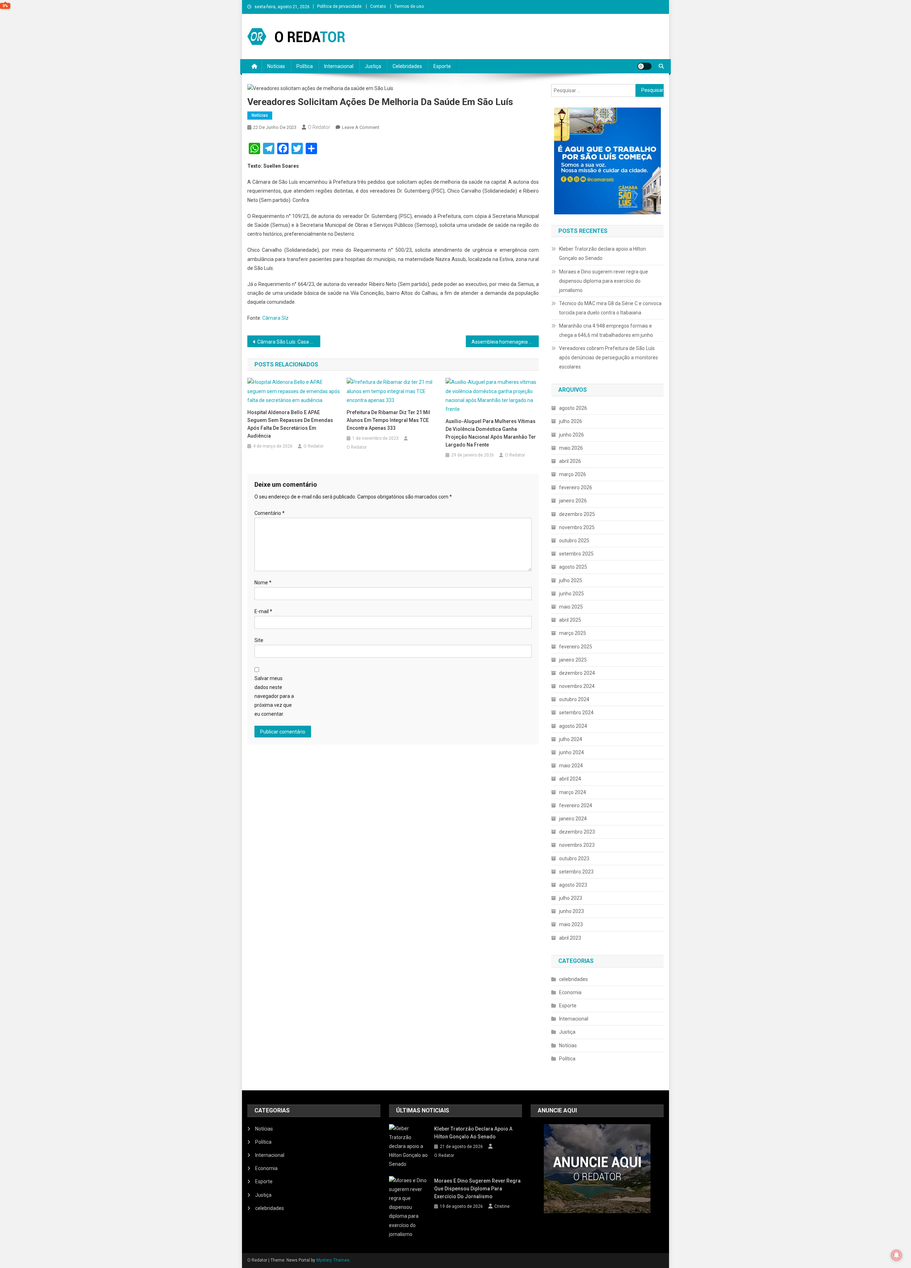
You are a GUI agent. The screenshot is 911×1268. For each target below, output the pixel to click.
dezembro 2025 (577, 514)
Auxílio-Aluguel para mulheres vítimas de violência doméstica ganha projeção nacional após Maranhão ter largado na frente (491, 433)
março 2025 (572, 633)
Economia (570, 992)
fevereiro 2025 (575, 646)
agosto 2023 (573, 885)
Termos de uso (409, 6)
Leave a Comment (360, 127)
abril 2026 (570, 461)
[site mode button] (644, 66)
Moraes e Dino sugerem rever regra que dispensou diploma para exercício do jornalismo (603, 281)
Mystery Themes (332, 1260)
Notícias (276, 66)
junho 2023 (571, 911)
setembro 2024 (576, 712)
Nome (263, 582)
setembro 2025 (576, 554)
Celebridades (407, 66)
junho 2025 (571, 593)
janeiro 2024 (573, 818)
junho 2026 (571, 435)
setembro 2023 (576, 872)
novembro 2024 (577, 686)
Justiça (373, 66)
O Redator (319, 127)
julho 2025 (570, 580)
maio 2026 (571, 448)
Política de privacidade (339, 6)
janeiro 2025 (573, 660)
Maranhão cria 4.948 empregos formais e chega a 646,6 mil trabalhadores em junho (606, 330)
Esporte (442, 66)
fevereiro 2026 (575, 487)
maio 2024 (571, 765)
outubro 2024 (574, 699)
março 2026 (572, 474)
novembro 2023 (577, 845)
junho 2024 (571, 752)
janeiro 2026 (573, 500)
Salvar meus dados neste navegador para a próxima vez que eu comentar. (274, 696)
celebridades (573, 979)
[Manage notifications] (896, 1255)
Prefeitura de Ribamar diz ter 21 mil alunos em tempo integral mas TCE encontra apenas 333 (388, 420)
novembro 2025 (577, 527)
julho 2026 (570, 421)
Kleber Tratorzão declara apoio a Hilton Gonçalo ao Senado (602, 253)
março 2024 (572, 792)
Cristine (502, 1206)
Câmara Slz (275, 318)
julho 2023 (570, 898)
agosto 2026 (573, 408)
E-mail (263, 611)
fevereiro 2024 (575, 805)
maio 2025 (571, 607)
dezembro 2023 (577, 832)
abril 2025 (570, 620)
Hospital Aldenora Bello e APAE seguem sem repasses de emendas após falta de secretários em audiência (290, 424)
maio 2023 (571, 924)
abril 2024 (570, 779)
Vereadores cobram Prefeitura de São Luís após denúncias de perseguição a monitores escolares (608, 357)
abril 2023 (570, 938)
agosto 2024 (573, 726)
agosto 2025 (573, 567)
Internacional (338, 66)
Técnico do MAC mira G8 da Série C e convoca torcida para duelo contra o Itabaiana (610, 308)
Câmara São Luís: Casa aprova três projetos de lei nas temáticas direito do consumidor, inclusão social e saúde (288, 342)
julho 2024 (570, 739)
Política (304, 66)
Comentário (269, 513)
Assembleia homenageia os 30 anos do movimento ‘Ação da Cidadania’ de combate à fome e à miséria (505, 342)
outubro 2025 (574, 540)
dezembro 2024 (577, 673)
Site (258, 640)
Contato (378, 6)
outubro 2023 (574, 858)
